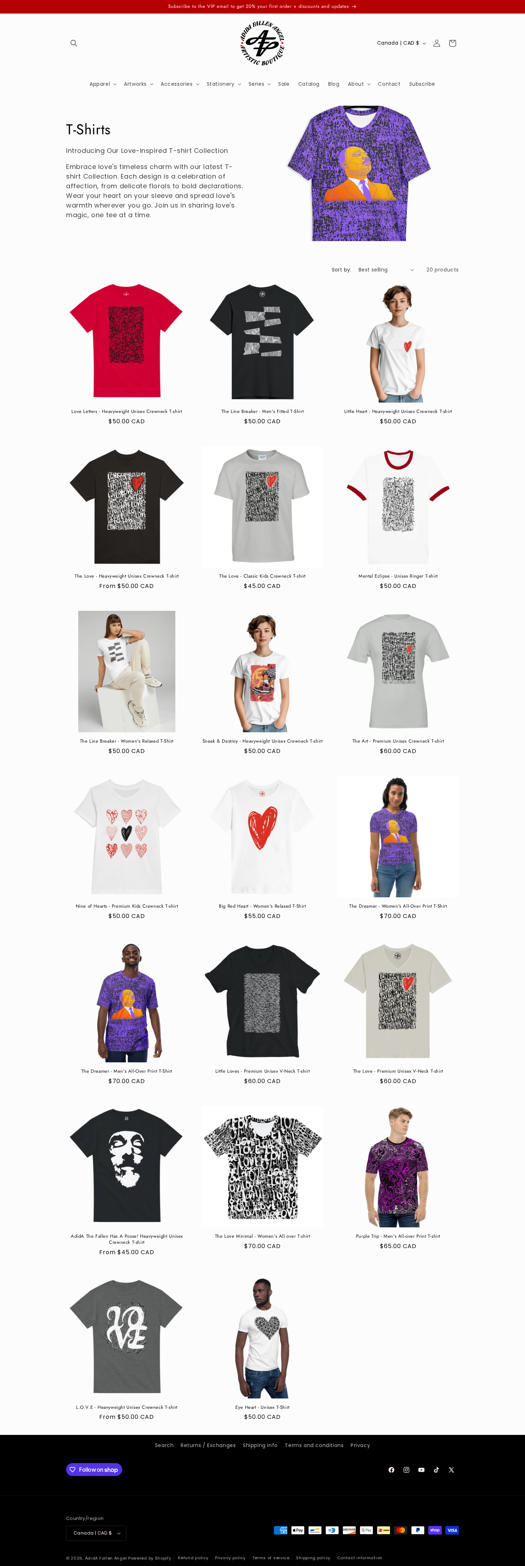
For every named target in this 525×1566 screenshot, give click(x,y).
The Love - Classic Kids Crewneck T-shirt (262, 576)
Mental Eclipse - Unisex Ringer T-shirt (398, 576)
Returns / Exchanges (208, 1445)
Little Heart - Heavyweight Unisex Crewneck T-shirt (398, 412)
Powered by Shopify (149, 1558)
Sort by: (341, 269)
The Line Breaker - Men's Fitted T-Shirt (262, 412)
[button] (74, 43)
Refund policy (193, 1558)
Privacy (360, 1445)
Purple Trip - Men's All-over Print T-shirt (398, 1236)
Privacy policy (230, 1558)
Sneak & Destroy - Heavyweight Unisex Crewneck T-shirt (262, 741)
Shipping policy (313, 1558)
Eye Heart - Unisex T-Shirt (262, 1408)
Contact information (359, 1558)
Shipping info (260, 1445)
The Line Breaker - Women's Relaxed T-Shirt (127, 741)
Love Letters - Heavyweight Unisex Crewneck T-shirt (126, 412)
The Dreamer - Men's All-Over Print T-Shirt (126, 1071)
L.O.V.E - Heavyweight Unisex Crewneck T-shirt (127, 1408)
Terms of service (271, 1558)
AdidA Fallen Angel (106, 1558)
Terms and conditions (314, 1445)
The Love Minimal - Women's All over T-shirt (262, 1236)
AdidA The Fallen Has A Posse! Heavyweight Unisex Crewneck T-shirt (127, 1239)
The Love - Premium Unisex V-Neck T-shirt (398, 1071)
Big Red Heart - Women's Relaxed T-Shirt (262, 906)
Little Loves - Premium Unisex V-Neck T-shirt (262, 1071)
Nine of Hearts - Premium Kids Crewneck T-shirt (127, 906)
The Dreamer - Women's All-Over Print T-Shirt (398, 906)
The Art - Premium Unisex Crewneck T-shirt (398, 741)
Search (164, 1445)
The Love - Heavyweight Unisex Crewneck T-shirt (127, 576)
